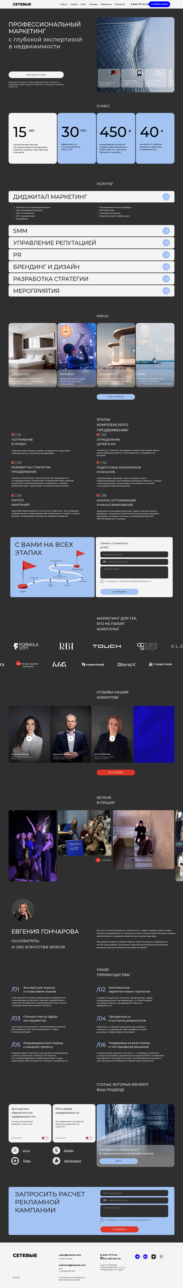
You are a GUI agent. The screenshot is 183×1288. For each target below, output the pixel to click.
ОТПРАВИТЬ (120, 591)
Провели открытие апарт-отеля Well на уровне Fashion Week (73, 381)
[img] (76, 354)
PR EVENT (67, 374)
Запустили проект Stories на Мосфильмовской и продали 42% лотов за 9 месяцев (114, 381)
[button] (159, 4)
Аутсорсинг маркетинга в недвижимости (23, 1112)
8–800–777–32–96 (109, 1256)
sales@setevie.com (70, 1255)
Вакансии (106, 4)
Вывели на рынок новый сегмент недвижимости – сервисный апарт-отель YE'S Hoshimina (28, 381)
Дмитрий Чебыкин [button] (62, 754)
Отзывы (93, 4)
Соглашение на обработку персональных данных (72, 1278)
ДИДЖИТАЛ (108, 374)
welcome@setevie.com (72, 1265)
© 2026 (16, 1277)
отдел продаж (66, 1258)
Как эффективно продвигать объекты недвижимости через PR (69, 1124)
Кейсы (74, 4)
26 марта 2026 (16, 1138)
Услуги (63, 4)
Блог (83, 4)
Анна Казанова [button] (102, 754)
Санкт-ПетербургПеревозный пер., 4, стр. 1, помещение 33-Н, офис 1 (113, 1267)
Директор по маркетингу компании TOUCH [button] (104, 758)
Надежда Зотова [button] (20, 754)
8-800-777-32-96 (140, 4)
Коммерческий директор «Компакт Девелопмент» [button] (62, 758)
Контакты (120, 4)
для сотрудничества (67, 1269)
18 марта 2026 (60, 1138)
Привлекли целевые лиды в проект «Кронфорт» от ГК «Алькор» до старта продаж (155, 381)
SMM (141, 374)
